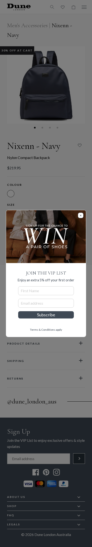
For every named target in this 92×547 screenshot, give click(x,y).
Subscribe (46, 314)
